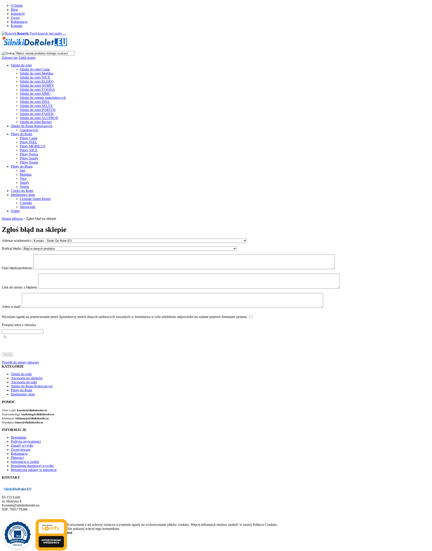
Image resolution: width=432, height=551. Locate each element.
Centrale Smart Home (35, 199)
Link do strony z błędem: (20, 287)
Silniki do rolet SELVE (36, 106)
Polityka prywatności (26, 441)
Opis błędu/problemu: (18, 268)
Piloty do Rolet (21, 134)
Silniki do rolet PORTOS (38, 110)
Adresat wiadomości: (17, 240)
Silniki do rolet (21, 65)
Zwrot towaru (20, 449)
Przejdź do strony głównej (20, 362)
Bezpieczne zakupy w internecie (34, 470)
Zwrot (15, 18)
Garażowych (29, 130)
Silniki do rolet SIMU (35, 94)
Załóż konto (27, 58)
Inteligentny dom (23, 195)
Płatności (17, 458)
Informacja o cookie (25, 462)
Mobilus (26, 174)
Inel (22, 170)
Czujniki (26, 203)
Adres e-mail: (12, 307)
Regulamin (18, 437)
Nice (23, 178)
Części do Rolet (22, 191)
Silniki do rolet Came (35, 69)
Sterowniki (27, 207)
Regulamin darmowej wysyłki (32, 466)
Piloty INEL (28, 142)
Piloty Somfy (29, 158)
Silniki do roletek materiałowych (43, 98)
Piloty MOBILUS (32, 146)
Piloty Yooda (29, 162)
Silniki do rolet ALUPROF (39, 118)
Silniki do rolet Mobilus (36, 73)
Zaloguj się (10, 58)
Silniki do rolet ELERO (37, 81)
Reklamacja (19, 22)
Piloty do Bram (21, 166)
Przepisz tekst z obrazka (19, 325)
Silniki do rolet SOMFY (37, 85)
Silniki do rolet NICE (35, 77)
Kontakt (16, 26)
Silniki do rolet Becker (36, 122)
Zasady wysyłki (22, 445)
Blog (14, 9)
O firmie (17, 5)
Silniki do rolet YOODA (37, 89)
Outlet (15, 211)
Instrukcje (18, 14)
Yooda (24, 187)
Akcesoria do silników (27, 378)
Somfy (24, 182)
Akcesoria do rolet (24, 382)
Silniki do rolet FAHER (37, 114)
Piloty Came (28, 138)
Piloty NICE (29, 150)
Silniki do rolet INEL (35, 102)
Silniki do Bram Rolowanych (31, 126)
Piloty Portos (29, 154)
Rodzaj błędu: (12, 248)
